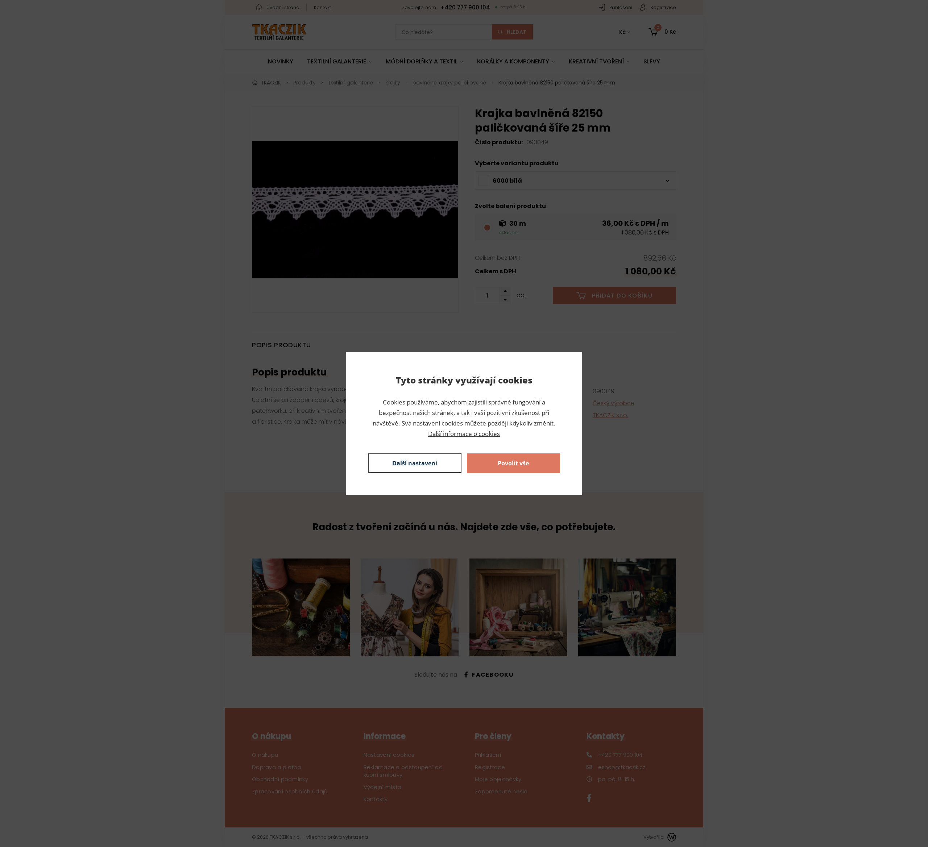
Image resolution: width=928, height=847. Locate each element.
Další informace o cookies (464, 433)
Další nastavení (414, 463)
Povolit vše (513, 463)
